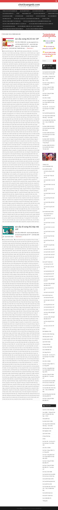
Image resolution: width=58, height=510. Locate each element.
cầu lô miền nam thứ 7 (15, 89)
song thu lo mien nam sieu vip (14, 197)
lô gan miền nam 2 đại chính (18, 120)
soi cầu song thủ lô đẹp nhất (23, 168)
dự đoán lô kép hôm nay (33, 265)
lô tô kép (15, 325)
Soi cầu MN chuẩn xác (8, 13)
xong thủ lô (23, 221)
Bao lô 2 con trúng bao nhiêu (23, 58)
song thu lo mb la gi (21, 382)
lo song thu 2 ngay (28, 137)
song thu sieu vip (13, 207)
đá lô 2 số (21, 97)
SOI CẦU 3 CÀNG (45, 18)
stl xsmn (33, 208)
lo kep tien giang (15, 318)
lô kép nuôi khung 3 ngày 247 (19, 309)
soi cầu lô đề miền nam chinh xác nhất (23, 161)
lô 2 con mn (21, 113)
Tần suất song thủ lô (22, 210)
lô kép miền (18, 300)
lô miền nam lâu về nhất (9, 135)
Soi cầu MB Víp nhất (24, 10)
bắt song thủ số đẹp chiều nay (19, 60)
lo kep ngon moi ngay (11, 305)
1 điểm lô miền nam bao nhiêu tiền (23, 51)
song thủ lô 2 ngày (30, 373)
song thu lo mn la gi (18, 199)
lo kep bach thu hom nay (19, 276)
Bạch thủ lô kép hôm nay (27, 241)
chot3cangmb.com (29, 4)
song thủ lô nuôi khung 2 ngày (25, 201)
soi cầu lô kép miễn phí (10, 356)
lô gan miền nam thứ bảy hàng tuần (18, 128)
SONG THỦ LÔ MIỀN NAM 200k (9, 196)
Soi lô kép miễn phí (6, 371)
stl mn (29, 208)
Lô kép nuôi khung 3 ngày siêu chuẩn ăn (13, 312)
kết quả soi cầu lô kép (26, 269)
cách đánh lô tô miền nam (8, 69)
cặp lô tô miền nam (30, 84)
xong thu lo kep (17, 399)
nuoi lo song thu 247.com (9, 340)
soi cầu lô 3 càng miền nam (28, 159)
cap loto (16, 258)
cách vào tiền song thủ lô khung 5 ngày (27, 76)
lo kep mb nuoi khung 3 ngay (8, 300)
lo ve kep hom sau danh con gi (18, 327)
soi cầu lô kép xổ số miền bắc (19, 364)
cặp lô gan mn (26, 80)
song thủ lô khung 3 (24, 190)
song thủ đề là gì (23, 177)
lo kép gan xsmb (29, 285)
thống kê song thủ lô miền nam (22, 216)
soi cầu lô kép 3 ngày (20, 344)
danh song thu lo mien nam (31, 100)
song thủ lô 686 (23, 181)
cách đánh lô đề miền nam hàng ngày (25, 65)
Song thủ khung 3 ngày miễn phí (18, 373)
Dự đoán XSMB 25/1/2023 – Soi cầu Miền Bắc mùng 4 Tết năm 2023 (49, 147)
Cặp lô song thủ (6, 84)
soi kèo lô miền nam (33, 172)
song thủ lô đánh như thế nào (26, 183)
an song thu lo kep (29, 239)
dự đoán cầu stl (15, 102)
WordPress (38, 508)
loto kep (7, 329)
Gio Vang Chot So (7, 18)
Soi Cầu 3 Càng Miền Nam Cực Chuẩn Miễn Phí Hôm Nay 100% (37, 21)
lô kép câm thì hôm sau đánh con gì (16, 278)
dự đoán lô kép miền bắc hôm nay (30, 267)
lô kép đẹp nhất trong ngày (22, 283)
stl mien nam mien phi (10, 208)
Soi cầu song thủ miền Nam (15, 172)
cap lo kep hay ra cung (16, 252)
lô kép (31, 270)
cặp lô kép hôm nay (26, 252)
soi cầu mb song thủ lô (17, 366)
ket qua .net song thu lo (24, 108)
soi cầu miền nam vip (19, 166)
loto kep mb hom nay (30, 329)
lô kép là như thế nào (17, 296)
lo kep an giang (12, 274)
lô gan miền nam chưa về (30, 122)
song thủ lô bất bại (32, 181)
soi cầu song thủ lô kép (12, 367)
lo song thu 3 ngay (9, 139)
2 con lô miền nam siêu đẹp (13, 53)
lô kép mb (16, 298)
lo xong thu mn (30, 150)
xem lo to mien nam (20, 219)
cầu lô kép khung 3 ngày (21, 261)
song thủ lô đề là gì (29, 185)
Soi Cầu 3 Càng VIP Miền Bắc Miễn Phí (34, 28)
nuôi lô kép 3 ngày (25, 333)
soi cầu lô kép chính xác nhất (15, 347)
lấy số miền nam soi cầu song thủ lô (30, 111)
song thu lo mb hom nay (10, 382)
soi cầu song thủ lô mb (23, 367)
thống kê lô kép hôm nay (11, 393)
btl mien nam (30, 62)
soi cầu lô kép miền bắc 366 (20, 355)
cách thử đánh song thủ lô (8, 75)
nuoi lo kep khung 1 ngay (11, 334)
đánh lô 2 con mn (23, 98)
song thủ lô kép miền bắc (8, 378)
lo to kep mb (20, 325)
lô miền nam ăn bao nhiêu (12, 131)
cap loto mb (27, 258)
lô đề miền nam (11, 117)
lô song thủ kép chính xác (8, 323)
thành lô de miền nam (20, 212)
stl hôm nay (32, 207)
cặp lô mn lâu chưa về (34, 82)
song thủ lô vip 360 (20, 205)
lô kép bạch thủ (10, 276)
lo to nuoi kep (27, 325)
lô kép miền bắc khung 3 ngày (27, 301)
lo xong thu (13, 150)
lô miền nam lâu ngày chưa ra (25, 133)
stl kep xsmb (5, 391)
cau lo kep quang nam (16, 263)
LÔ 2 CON (16, 113)
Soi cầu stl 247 (25, 172)
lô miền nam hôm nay (13, 133)
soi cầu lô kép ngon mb (21, 358)
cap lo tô (12, 258)
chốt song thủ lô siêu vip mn (12, 97)
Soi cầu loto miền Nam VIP (30, 164)
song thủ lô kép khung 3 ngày (15, 188)
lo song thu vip (25, 142)
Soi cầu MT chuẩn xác (48, 261)
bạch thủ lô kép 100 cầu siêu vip (14, 241)
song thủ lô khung (27, 188)
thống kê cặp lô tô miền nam (13, 214)
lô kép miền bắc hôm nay (14, 301)
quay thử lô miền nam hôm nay (9, 155)
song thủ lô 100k (27, 179)
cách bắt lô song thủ (13, 64)
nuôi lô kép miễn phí (26, 336)
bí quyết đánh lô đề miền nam (20, 62)
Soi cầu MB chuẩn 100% (37, 10)
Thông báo (45, 500)
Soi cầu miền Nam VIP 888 (30, 166)
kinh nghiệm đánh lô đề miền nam (21, 109)
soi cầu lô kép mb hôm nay (24, 351)
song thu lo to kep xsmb (14, 389)
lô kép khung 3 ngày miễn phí (28, 292)
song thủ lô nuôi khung (13, 201)
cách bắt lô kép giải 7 (9, 248)
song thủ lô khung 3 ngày (12, 380)
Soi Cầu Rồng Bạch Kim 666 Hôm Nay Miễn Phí (13, 28)
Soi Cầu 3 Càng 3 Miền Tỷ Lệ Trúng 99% (12, 21)
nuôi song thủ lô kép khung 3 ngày (23, 340)
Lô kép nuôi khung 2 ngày (16, 307)
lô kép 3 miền (16, 272)
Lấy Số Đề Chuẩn (19, 16)
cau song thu (10, 93)
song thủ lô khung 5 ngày (24, 192)
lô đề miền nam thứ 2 (29, 119)
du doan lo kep (24, 265)
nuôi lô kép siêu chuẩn (16, 338)
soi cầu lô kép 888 (29, 345)
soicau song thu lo (18, 175)
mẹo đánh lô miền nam (19, 152)
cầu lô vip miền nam (29, 91)
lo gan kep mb (26, 270)
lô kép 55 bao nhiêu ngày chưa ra (26, 272)
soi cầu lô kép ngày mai (10, 358)
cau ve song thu (17, 93)
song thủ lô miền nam (19, 194)
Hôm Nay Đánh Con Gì (48, 336)
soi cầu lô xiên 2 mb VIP (49, 249)
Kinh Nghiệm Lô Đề (26, 13)
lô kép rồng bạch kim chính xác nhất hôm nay (19, 316)
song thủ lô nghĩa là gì (28, 199)
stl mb (10, 391)
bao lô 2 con (7, 56)
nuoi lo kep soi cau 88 (26, 338)
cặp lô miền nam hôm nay (14, 82)
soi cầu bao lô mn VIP (49, 297)
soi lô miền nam (5, 174)
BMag (21, 508)
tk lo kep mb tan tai (22, 397)
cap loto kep (21, 258)
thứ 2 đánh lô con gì (9, 218)
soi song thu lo (10, 175)
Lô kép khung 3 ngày (21, 290)
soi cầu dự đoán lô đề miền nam (14, 159)
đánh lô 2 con (16, 98)
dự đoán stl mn (18, 104)
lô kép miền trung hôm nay (30, 303)
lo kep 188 (35, 270)
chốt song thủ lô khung (24, 95)
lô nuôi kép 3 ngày (14, 322)
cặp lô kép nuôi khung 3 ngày (8, 256)
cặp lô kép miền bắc (21, 254)
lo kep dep (22, 280)
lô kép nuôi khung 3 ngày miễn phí (14, 311)
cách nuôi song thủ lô (14, 71)
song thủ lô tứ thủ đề (11, 205)
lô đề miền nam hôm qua (21, 117)
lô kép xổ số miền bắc (30, 318)
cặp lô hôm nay (33, 80)
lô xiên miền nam (6, 148)
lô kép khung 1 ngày (18, 289)
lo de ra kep (19, 270)
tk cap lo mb (8, 397)
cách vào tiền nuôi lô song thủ (11, 76)
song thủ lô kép (12, 377)
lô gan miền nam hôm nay (28, 124)
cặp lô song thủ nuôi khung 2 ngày (18, 84)
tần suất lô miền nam (12, 210)
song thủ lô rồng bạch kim (17, 203)
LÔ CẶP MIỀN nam (9, 115)
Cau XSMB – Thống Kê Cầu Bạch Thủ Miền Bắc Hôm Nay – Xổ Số (49, 78)
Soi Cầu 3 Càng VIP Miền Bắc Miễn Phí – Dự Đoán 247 (14, 23)
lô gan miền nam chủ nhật (18, 122)
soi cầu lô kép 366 (30, 344)
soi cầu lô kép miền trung (21, 356)
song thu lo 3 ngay (10, 375)
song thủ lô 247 (8, 181)
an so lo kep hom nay (20, 239)
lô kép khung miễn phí (7, 296)
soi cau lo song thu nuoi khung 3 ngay (24, 163)
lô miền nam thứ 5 (31, 135)
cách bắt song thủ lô (23, 64)
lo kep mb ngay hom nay (24, 298)
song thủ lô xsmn (29, 205)
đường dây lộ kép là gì (16, 269)
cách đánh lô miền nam (15, 67)
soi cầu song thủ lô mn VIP (27, 39)
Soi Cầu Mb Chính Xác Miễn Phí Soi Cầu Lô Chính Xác (41, 23)
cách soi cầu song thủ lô (13, 73)
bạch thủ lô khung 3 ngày (21, 54)
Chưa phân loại (46, 418)
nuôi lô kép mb (8, 336)
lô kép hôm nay (7, 287)
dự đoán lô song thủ (24, 102)
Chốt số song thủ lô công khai (11, 95)
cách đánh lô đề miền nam (11, 65)
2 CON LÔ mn (23, 53)
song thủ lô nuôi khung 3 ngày (12, 388)
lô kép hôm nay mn (28, 287)
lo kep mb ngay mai (34, 298)
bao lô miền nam (33, 58)
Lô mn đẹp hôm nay (13, 137)
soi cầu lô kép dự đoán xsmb (19, 349)
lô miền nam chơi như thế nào (25, 131)
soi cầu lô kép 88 (10, 345)
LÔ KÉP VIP (21, 318)
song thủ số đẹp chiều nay (23, 207)
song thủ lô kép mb (35, 377)
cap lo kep (30, 250)
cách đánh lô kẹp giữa (31, 248)
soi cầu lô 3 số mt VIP (49, 276)
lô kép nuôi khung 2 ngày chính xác (30, 307)
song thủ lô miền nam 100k (31, 194)
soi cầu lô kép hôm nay (31, 349)
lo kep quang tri (18, 314)
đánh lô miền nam (6, 100)
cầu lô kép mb (30, 261)
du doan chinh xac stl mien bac (13, 265)
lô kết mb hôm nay (33, 320)
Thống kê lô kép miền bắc (23, 393)
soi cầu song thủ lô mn (10, 170)
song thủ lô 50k (16, 181)
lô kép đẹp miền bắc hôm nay (31, 280)
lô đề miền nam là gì (31, 117)
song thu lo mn (10, 199)
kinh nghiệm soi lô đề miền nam (14, 111)
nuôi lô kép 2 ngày (16, 333)
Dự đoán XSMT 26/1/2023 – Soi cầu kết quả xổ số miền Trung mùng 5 (49, 140)
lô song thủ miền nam (14, 141)
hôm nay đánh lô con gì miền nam (18, 106)
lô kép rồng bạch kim (27, 314)
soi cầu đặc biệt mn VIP (49, 307)
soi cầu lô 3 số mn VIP (49, 309)
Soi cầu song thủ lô (26, 366)
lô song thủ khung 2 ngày (19, 139)
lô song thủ (20, 137)
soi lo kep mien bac (35, 369)
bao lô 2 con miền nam (29, 56)
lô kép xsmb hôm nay (17, 320)
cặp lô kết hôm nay (20, 256)
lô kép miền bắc (24, 300)
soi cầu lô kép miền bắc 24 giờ (29, 353)
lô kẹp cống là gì (8, 280)
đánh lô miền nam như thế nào (18, 100)
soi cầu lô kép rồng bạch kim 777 (25, 362)
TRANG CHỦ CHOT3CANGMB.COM (10, 10)
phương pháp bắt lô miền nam (31, 153)
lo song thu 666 (27, 322)
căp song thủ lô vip (27, 86)
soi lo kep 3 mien (6, 369)
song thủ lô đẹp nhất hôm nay (19, 186)
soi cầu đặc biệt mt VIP (49, 271)
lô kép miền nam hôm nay (20, 130)
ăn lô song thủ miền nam (9, 54)
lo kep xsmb (9, 320)
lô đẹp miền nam (8, 120)
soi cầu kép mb (31, 342)
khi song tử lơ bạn (9, 109)
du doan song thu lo (34, 102)
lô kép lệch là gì (10, 298)
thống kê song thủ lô (11, 395)
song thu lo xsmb (31, 389)
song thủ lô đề (21, 185)
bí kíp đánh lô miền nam (7, 62)
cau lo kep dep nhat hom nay (23, 259)
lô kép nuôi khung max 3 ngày (29, 312)
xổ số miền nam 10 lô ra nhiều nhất (13, 221)
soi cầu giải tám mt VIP (49, 273)
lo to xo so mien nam (24, 146)
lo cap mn (16, 115)
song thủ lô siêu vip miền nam (30, 203)
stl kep (36, 389)
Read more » (30, 48)
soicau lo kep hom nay (17, 371)
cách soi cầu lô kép (17, 250)
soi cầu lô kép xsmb (31, 364)
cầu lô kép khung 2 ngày (10, 261)
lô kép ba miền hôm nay (22, 274)
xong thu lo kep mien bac (27, 399)
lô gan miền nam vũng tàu (8, 130)
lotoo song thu (10, 152)
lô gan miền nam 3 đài (31, 120)
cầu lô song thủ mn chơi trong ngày (17, 91)
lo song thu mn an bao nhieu (25, 141)
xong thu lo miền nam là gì (32, 221)
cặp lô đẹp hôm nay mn (13, 78)
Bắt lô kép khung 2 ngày (17, 247)
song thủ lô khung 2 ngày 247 (12, 190)
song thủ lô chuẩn (15, 183)
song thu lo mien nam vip (27, 197)
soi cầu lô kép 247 (11, 344)
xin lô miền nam (28, 219)
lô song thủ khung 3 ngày (31, 139)
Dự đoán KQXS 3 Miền (7, 16)
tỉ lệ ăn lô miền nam (19, 218)
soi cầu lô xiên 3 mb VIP (49, 251)
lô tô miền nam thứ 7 (16, 144)
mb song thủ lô (14, 331)
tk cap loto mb (14, 397)
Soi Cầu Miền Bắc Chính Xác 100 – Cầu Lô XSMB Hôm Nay (30, 26)
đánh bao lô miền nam (29, 97)
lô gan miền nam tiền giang (32, 128)
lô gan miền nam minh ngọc (18, 126)
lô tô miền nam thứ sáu (27, 144)
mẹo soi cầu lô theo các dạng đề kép (26, 331)
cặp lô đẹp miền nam (23, 78)
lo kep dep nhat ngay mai (10, 283)
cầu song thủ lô (25, 263)
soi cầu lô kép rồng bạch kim (11, 362)
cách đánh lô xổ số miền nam (21, 69)
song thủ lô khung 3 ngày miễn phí (26, 380)
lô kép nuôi (19, 305)
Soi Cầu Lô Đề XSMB (40, 16)
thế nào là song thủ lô (30, 212)
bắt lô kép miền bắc (27, 247)
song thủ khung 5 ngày (12, 179)
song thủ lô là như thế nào (8, 194)
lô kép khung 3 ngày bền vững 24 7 (13, 292)
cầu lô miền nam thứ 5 (31, 87)
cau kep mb (7, 259)
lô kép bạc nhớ (31, 274)
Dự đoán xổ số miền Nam (28, 104)
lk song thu (34, 269)
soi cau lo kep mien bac (16, 353)
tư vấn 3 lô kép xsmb (31, 397)
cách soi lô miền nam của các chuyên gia (29, 73)
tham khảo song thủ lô (32, 210)
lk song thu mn (10, 113)
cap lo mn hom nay (24, 82)
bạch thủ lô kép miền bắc (9, 245)
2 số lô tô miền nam (31, 53)
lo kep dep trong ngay (34, 283)
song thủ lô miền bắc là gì (31, 382)
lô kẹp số (9, 318)
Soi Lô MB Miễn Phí (52, 16)
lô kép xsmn (25, 320)
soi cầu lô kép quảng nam (23, 360)
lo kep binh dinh (29, 276)
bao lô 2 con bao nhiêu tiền (17, 56)
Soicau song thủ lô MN (28, 175)
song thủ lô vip (23, 389)
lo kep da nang (15, 280)
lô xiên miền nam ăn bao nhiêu (17, 148)
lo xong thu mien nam (22, 150)
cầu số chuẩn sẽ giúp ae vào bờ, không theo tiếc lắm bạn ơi (49, 54)
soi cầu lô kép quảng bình (11, 360)
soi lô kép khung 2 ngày (24, 369)
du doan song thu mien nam (8, 104)
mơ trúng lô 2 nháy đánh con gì (32, 152)
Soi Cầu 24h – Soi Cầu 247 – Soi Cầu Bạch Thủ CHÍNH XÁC (26, 18)
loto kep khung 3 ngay (15, 329)
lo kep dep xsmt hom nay (19, 285)
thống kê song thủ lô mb (22, 395)
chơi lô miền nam (25, 93)
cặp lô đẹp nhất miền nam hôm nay (14, 80)
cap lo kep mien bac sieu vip (32, 254)
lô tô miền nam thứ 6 (7, 144)
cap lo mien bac (5, 258)
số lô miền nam (20, 155)
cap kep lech (24, 250)
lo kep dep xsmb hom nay (8, 285)
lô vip (30, 146)
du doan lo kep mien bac (16, 267)
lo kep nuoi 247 (34, 305)
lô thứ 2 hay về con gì (34, 142)
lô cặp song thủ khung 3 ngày (26, 115)
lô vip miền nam (35, 146)
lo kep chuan (28, 278)
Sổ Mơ (17, 13)
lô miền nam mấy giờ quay (21, 135)
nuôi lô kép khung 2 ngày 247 (24, 334)
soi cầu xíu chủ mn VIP (49, 325)
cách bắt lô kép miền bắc (20, 248)
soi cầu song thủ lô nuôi (20, 170)
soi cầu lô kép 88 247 (19, 345)
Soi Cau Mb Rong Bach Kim (9, 26)
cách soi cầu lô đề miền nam (26, 71)
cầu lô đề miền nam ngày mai (11, 87)
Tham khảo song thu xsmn (8, 212)
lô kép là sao (26, 296)
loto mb (8, 331)
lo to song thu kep (34, 325)
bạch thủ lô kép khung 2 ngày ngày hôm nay (21, 243)
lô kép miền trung (20, 303)
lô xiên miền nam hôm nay (30, 148)
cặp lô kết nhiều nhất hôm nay (31, 256)
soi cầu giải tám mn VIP (49, 304)
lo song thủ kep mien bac (20, 323)
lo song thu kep (34, 322)
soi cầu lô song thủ (11, 163)
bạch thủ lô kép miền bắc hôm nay (23, 245)
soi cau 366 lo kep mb (9, 342)
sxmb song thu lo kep (17, 391)
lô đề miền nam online (19, 119)
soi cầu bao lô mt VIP (48, 264)
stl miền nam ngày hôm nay (21, 208)
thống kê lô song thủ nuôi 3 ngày (27, 214)
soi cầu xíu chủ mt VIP (49, 292)
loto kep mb (22, 329)
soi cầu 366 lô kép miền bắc (21, 342)
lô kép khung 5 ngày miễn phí (15, 294)
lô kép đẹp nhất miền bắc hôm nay (18, 281)
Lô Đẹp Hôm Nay (29, 16)
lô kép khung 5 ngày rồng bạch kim (30, 294)
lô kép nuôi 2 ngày (26, 305)
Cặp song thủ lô (19, 86)
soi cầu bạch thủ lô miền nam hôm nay (22, 157)
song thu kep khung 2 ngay (28, 371)
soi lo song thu (13, 174)
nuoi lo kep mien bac (16, 336)
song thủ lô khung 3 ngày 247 (11, 192)
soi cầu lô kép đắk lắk (27, 347)
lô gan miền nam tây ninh (30, 126)
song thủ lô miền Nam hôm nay (24, 196)
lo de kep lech (13, 270)
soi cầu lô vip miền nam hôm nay (16, 164)
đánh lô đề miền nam (32, 98)
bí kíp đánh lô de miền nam (33, 60)
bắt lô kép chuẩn (7, 247)
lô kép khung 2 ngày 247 (28, 289)
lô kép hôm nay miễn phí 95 (17, 287)
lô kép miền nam (12, 303)
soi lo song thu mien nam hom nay (24, 174)
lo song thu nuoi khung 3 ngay (15, 142)
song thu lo (20, 179)
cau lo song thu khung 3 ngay (27, 89)
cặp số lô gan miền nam (9, 86)
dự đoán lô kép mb (6, 267)
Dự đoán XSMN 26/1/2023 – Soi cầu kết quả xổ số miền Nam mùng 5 (49, 134)
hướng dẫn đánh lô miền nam (11, 108)
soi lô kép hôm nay (15, 369)
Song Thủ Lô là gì (35, 192)
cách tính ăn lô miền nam (20, 75)
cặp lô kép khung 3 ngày (10, 254)
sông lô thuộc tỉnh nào (14, 177)
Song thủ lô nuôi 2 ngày (22, 386)
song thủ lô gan (30, 186)
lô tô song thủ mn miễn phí (13, 146)
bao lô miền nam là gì (7, 60)
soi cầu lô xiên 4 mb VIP (49, 254)
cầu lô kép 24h (13, 259)
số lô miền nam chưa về (29, 155)
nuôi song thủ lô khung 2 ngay (17, 153)
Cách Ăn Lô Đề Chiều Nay (39, 13)
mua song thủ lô (6, 153)
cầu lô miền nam (22, 87)
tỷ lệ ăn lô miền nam (11, 219)
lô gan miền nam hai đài (16, 124)
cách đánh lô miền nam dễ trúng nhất (29, 67)
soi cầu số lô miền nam (11, 168)
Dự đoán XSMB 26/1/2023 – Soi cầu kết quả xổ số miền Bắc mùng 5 (49, 128)
